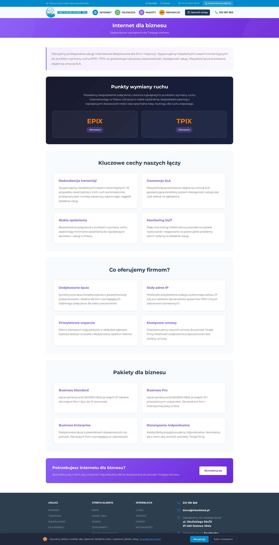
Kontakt (152, 3)
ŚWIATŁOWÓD (56, 521)
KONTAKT (141, 515)
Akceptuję (199, 539)
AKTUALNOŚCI (144, 527)
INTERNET (54, 510)
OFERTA (140, 521)
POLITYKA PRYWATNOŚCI (105, 533)
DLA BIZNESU (56, 527)
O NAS (139, 510)
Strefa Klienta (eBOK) (219, 3)
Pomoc (166, 3)
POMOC (96, 521)
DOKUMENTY (99, 527)
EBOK (95, 510)
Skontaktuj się (213, 470)
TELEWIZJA (54, 515)
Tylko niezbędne (223, 539)
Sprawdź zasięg (199, 12)
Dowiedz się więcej (150, 539)
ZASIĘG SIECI (99, 515)
